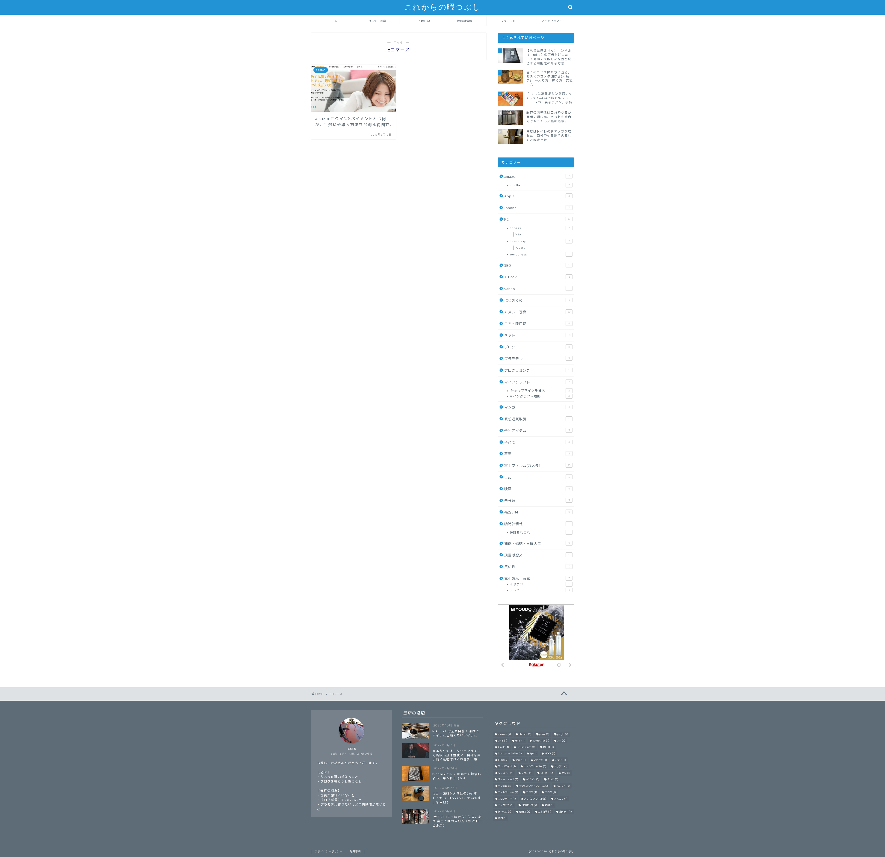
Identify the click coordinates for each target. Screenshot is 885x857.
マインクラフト (551, 21)
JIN (561, 740)
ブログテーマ (507, 798)
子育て (537, 442)
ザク (566, 772)
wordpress (540, 254)
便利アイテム (537, 430)
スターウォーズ (508, 779)
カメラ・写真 (377, 21)
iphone (537, 207)
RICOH (548, 747)
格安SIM (537, 512)
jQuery (520, 247)
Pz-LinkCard (526, 747)
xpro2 (521, 760)
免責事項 (355, 851)
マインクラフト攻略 (540, 396)
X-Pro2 (537, 277)
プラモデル (508, 21)
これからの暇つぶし (442, 7)
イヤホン (540, 584)
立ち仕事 (544, 811)
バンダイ (563, 785)
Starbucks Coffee (510, 753)
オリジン (560, 766)
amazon (537, 176)
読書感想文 (537, 555)
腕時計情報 (464, 21)
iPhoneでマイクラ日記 (540, 390)
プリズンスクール (535, 798)
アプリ (560, 760)
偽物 (549, 805)
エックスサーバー (535, 766)
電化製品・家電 (537, 578)
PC (537, 219)
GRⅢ (520, 740)
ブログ (537, 347)
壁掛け (524, 811)
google (562, 734)
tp (533, 753)
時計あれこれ (540, 532)
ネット (537, 335)
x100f (550, 753)
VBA (518, 234)
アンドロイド (507, 766)
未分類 (537, 500)
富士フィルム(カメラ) (537, 465)
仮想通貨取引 (537, 419)
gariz (544, 734)
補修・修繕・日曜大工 (537, 543)
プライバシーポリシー (328, 851)
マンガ (537, 407)
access (540, 228)
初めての (504, 811)
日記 (537, 477)
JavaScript (540, 241)
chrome (525, 734)
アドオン (540, 760)
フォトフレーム (508, 792)
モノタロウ (505, 805)
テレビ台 (504, 785)
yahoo (537, 288)
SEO (537, 265)
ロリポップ (529, 805)
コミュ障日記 (421, 21)
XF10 (502, 760)
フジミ (531, 792)
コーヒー (547, 772)
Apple (537, 196)
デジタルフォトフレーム (534, 785)
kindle (540, 185)
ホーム (333, 21)
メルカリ (560, 798)
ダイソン (532, 779)
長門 (502, 818)
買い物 (537, 566)
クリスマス (505, 772)
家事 (537, 453)
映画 (537, 488)
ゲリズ (527, 772)
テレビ (540, 590)
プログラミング (537, 370)
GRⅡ (502, 740)
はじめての (537, 300)
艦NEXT (565, 811)
